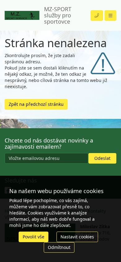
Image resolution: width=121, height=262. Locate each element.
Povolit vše (33, 237)
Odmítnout (59, 247)
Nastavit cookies (77, 237)
